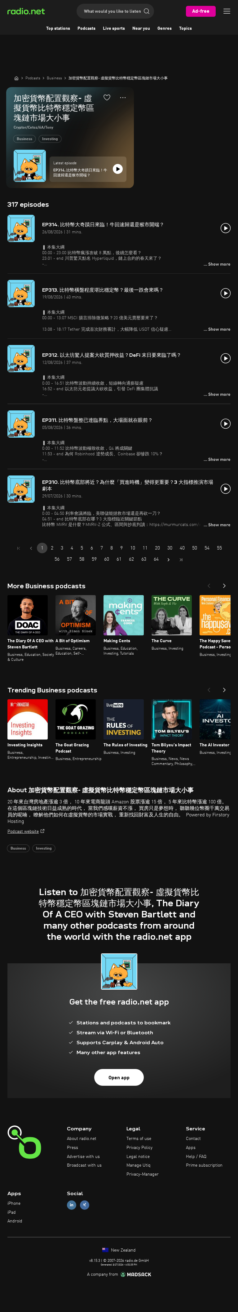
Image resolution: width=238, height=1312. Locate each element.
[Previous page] (31, 548)
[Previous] (209, 584)
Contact (193, 1139)
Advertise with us (83, 1157)
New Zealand (123, 1250)
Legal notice (138, 1157)
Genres (164, 28)
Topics (185, 28)
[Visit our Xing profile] (84, 1205)
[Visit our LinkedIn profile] (71, 1205)
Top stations (58, 28)
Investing (50, 139)
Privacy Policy (139, 1148)
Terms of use (138, 1139)
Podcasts (86, 28)
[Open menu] (227, 11)
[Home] (16, 78)
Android (14, 1221)
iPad (11, 1212)
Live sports (114, 28)
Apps (191, 1148)
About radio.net (81, 1139)
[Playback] (118, 169)
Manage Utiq (138, 1165)
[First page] (19, 548)
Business (24, 139)
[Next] (224, 584)
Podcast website (23, 831)
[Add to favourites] (107, 97)
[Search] (146, 11)
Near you (141, 28)
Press (72, 1148)
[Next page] (169, 560)
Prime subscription (204, 1165)
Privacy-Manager (142, 1174)
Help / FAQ (196, 1157)
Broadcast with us (84, 1165)
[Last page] (181, 560)
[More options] (122, 97)
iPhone (13, 1203)
